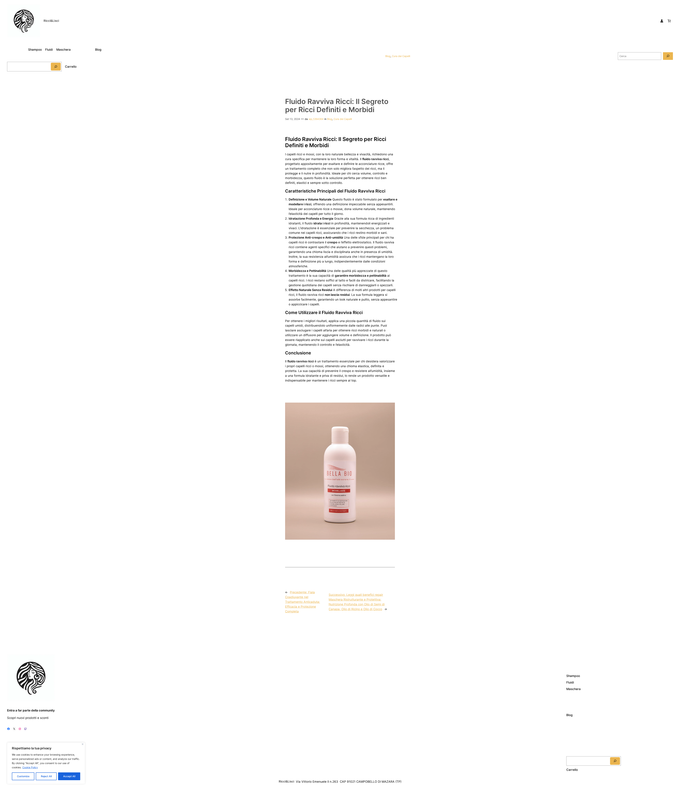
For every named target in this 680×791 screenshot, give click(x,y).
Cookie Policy (30, 767)
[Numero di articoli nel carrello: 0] (669, 21)
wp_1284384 (316, 118)
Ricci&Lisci (51, 20)
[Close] (82, 744)
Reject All (46, 776)
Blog (387, 56)
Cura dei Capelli (401, 56)
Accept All (69, 776)
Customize (23, 776)
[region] (46, 763)
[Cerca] (56, 66)
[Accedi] (661, 21)
